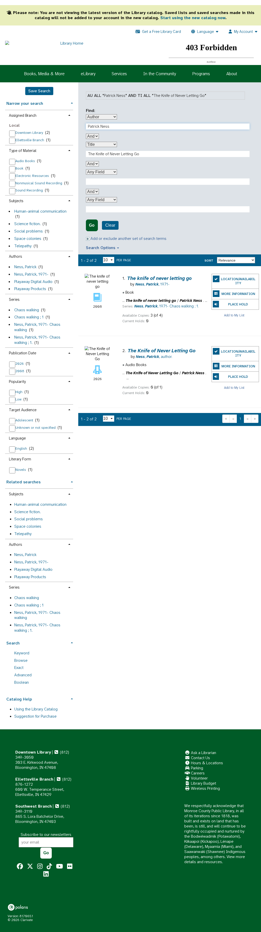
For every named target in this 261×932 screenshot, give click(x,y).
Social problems (28, 231)
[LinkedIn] (46, 874)
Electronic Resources (32, 175)
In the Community (159, 73)
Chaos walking (26, 310)
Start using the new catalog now (192, 17)
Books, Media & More (44, 73)
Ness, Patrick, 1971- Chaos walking (37, 327)
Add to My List (234, 315)
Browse (21, 660)
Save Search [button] (39, 91)
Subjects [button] (16, 200)
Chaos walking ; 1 (29, 317)
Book (19, 168)
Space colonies (27, 238)
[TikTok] (49, 866)
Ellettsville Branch (30, 140)
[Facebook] (20, 866)
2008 (20, 371)
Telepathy (23, 246)
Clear (110, 225)
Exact (18, 667)
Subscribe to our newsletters (46, 834)
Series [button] (14, 299)
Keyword (21, 653)
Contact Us (200, 757)
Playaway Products (30, 288)
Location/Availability (238, 281)
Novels (21, 469)
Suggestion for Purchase (35, 716)
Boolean (21, 682)
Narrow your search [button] (24, 103)
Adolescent (24, 420)
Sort (208, 260)
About (231, 73)
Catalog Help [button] (19, 699)
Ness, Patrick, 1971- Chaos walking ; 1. (37, 627)
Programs (201, 73)
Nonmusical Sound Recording (39, 183)
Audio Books (25, 161)
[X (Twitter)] (30, 866)
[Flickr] (69, 866)
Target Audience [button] (22, 409)
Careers (197, 773)
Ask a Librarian (203, 752)
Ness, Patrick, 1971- (31, 274)
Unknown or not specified (36, 427)
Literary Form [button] (20, 459)
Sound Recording (29, 190)
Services (119, 73)
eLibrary (88, 73)
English (21, 448)
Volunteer (199, 778)
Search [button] (13, 643)
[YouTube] (59, 866)
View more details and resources (214, 859)
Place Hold (238, 304)
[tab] (39, 103)
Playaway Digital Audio (33, 281)
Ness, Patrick (25, 266)
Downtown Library (29, 132)
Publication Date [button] (22, 353)
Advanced (23, 675)
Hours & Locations (206, 763)
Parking (196, 768)
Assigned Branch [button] (22, 115)
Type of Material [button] (22, 150)
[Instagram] (40, 866)
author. (154, 356)
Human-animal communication (40, 211)
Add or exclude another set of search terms (127, 238)
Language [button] (17, 438)
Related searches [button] (23, 482)
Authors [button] (15, 256)
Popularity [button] (17, 381)
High (19, 392)
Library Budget (203, 783)
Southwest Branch (33, 806)
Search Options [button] (101, 247)
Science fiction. (27, 223)
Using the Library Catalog (36, 709)
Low (18, 399)
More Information (238, 294)
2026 (20, 363)
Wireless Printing (205, 788)
